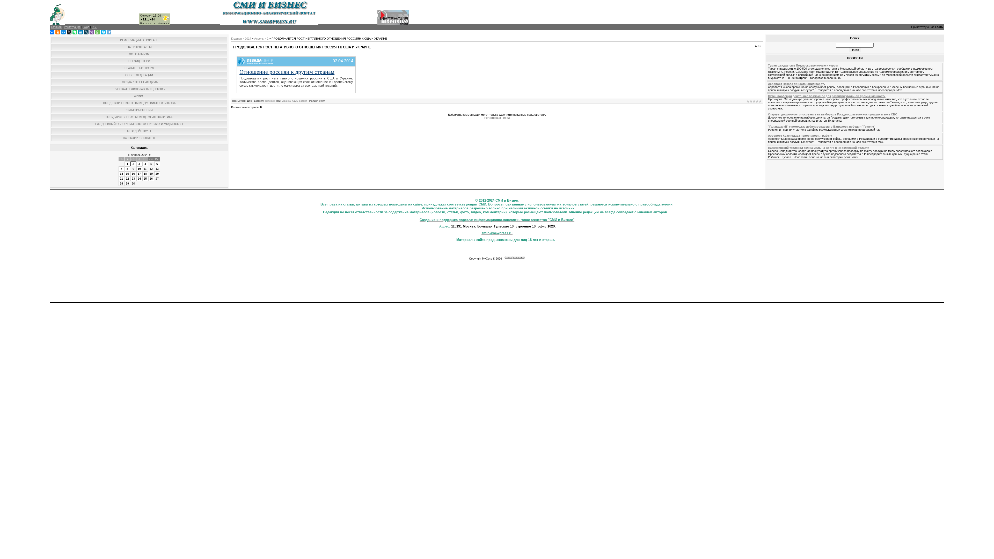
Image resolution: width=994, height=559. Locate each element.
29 (127, 183)
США (295, 101)
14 (121, 173)
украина (286, 101)
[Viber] (92, 32)
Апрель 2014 (139, 154)
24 (139, 178)
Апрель (259, 38)
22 (127, 178)
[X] (69, 32)
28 (121, 183)
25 (145, 178)
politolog (269, 101)
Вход (506, 117)
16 (133, 173)
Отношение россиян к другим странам (286, 71)
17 (139, 173)
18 (145, 173)
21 (121, 178)
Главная (236, 38)
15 (127, 173)
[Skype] (103, 32)
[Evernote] (74, 32)
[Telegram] (109, 32)
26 (151, 178)
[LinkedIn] (80, 32)
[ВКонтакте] (52, 32)
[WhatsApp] (97, 32)
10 (139, 168)
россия (303, 101)
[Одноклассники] (57, 32)
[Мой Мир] (63, 32)
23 (133, 178)
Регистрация (492, 117)
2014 (248, 38)
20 (157, 173)
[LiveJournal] (86, 32)
